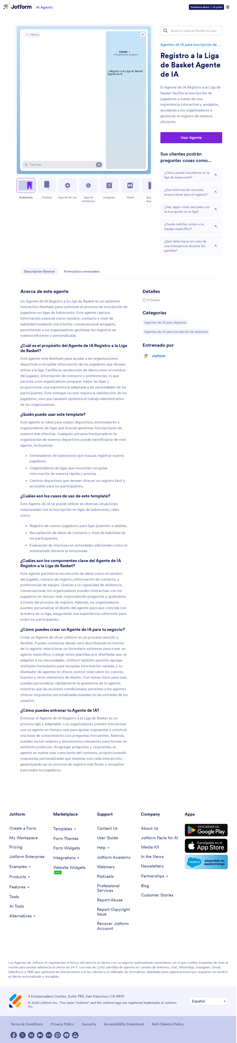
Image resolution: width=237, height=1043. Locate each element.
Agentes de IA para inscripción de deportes (191, 44)
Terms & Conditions (26, 1024)
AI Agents (44, 7)
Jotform (158, 355)
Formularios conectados (82, 271)
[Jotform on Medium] (40, 1035)
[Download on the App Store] (206, 846)
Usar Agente (191, 137)
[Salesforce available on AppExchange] (206, 862)
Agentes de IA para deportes (165, 322)
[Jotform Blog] (49, 1035)
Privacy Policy (62, 1024)
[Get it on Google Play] (206, 830)
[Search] (165, 30)
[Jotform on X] (22, 1035)
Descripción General (39, 271)
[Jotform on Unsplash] (75, 1035)
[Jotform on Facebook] (13, 1035)
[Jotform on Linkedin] (31, 1035)
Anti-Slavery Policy (168, 1024)
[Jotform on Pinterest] (57, 1035)
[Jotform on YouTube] (66, 1035)
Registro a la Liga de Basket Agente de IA (190, 65)
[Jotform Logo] (17, 7)
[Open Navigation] (227, 7)
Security (89, 1024)
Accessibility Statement (124, 1024)
